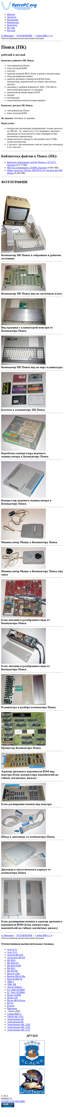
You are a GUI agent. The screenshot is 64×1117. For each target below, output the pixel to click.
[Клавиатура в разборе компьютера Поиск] (23, 704)
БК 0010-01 (13, 963)
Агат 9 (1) (12, 949)
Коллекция (12, 19)
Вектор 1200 (13, 973)
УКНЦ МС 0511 (15, 1016)
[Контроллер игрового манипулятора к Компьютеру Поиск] (23, 497)
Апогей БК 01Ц (15, 955)
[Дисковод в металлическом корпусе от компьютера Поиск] (23, 866)
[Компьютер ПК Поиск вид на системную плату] (23, 290)
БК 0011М (12, 971)
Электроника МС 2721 (18, 1030)
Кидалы (11, 30)
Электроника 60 (15, 1019)
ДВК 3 (10, 981)
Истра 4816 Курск (16, 1000)
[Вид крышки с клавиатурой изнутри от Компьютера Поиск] (23, 324)
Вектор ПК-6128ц (16, 976)
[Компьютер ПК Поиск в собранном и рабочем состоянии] (23, 251)
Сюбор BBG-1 (14, 1014)
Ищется (11, 14)
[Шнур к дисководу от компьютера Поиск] (23, 833)
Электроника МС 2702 (18, 1027)
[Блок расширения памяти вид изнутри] (23, 800)
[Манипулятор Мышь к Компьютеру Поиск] (23, 538)
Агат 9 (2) (12, 952)
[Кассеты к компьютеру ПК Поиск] (23, 406)
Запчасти (11, 17)
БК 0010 (11, 960)
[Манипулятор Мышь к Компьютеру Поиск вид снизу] (23, 568)
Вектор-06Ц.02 (14, 979)
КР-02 (10, 1003)
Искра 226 (12, 997)
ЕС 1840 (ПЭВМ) (16, 989)
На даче (11, 27)
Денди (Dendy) (14, 987)
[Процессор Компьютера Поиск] (23, 744)
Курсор (10, 1005)
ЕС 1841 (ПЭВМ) (16, 992)
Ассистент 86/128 (16, 957)
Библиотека (13, 22)
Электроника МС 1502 (18, 1024)
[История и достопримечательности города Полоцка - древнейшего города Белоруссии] (32, 1064)
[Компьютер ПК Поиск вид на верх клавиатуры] (23, 363)
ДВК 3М (11, 984)
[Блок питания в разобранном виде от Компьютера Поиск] (23, 616)
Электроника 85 (15, 1022)
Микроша (12, 1008)
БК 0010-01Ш (14, 965)
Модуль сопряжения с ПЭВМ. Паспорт (27, 167)
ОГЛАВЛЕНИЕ (24, 35)
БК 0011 (11, 968)
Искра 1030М (14, 995)
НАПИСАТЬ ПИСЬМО (13, 1101)
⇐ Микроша (7, 35)
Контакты (12, 25)
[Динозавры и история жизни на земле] (32, 1093)
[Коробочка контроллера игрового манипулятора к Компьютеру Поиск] (23, 450)
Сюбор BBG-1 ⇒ (43, 35)
